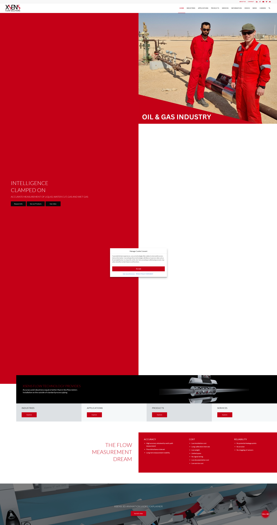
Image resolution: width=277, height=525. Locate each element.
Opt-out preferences (129, 274)
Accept (138, 269)
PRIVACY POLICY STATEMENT (144, 274)
